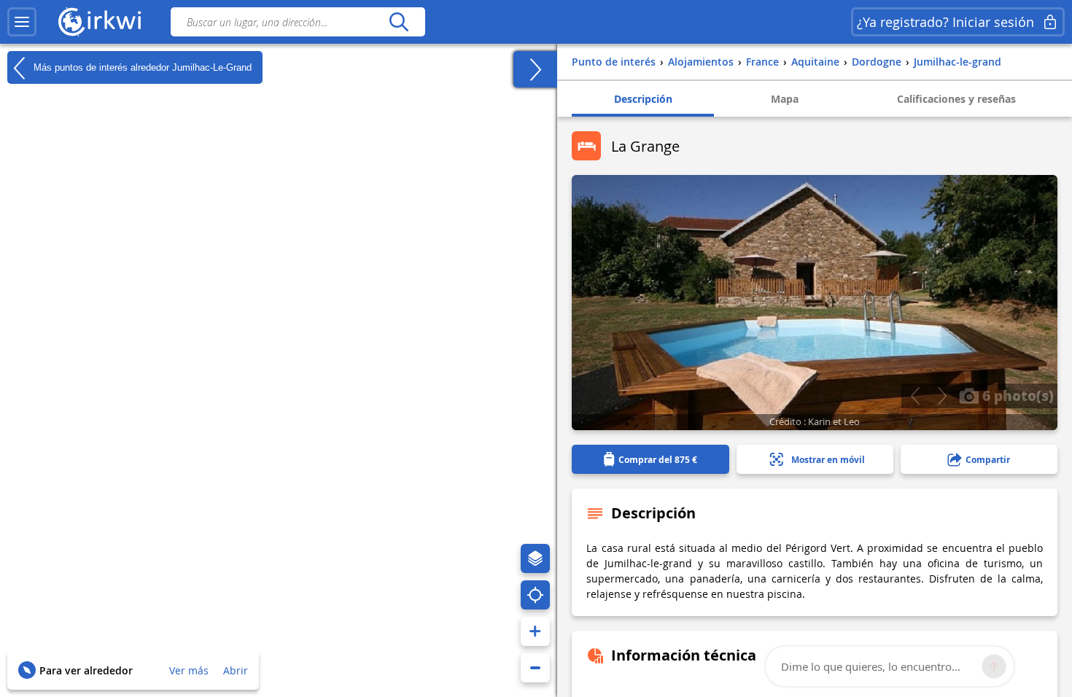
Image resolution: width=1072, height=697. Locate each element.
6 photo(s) (1016, 395)
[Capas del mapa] (535, 558)
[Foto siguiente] (941, 396)
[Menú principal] (21, 21)
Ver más (189, 670)
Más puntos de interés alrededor (141, 66)
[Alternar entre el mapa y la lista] (535, 69)
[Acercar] (535, 631)
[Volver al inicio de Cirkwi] (99, 21)
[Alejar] (535, 667)
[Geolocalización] (535, 595)
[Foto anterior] (914, 396)
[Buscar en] (399, 22)
